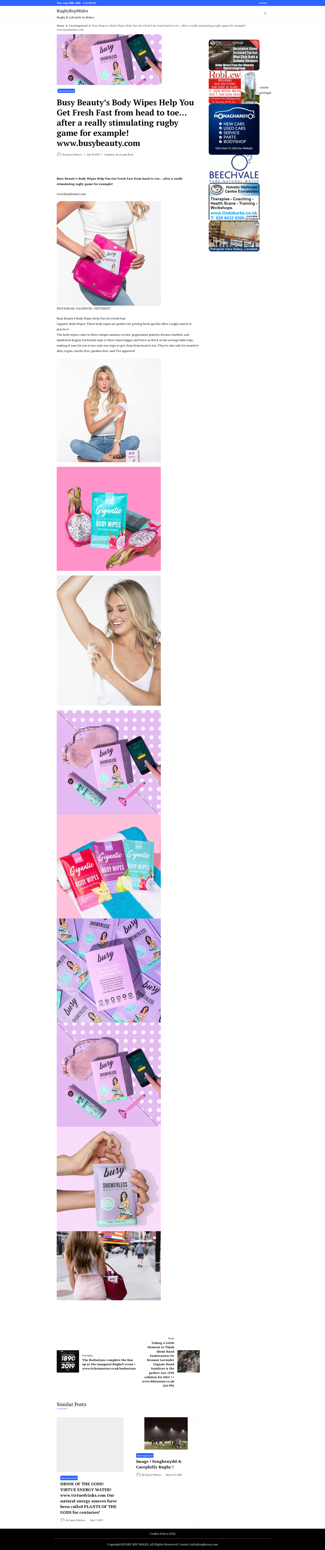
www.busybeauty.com (71, 194)
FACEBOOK (84, 308)
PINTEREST (102, 308)
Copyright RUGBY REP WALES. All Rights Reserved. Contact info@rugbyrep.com (162, 1544)
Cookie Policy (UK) (163, 1534)
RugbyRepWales (72, 11)
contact (262, 3)
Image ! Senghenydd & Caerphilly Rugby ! (159, 1464)
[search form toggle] (265, 13)
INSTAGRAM (65, 308)
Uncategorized (66, 90)
